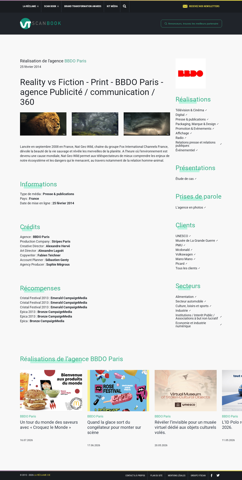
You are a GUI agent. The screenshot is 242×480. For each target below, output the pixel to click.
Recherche (124, 6)
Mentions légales (176, 475)
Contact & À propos (135, 475)
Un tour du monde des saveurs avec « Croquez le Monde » (49, 425)
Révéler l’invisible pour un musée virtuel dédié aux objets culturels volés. (185, 427)
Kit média (112, 6)
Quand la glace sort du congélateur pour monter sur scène (114, 427)
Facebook (212, 475)
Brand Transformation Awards (82, 6)
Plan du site (156, 475)
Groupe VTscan (198, 475)
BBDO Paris (75, 60)
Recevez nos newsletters (204, 6)
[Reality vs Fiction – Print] (43, 124)
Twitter (218, 475)
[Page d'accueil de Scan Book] (40, 23)
